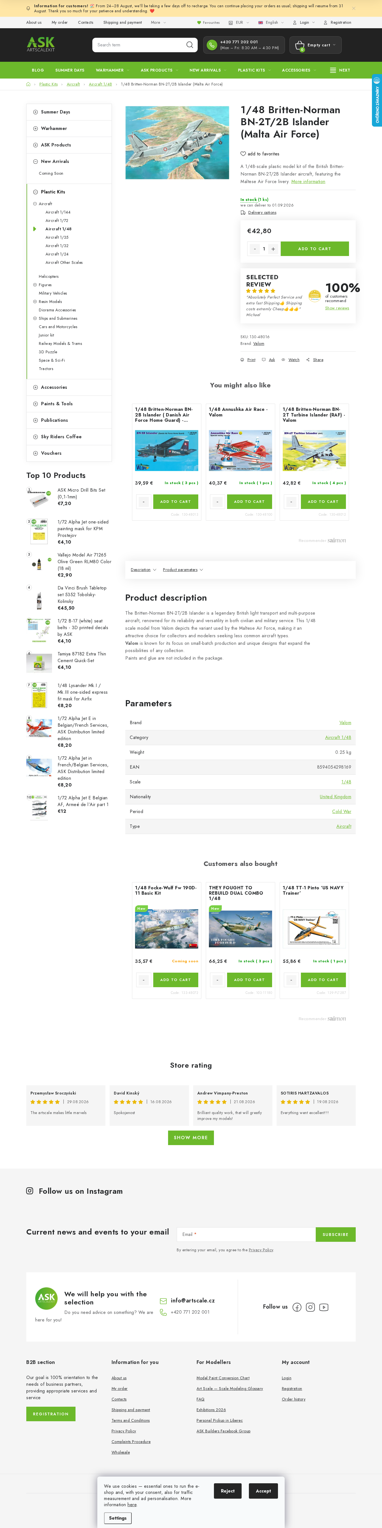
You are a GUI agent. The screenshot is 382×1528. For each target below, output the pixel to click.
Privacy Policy (261, 1250)
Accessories (54, 387)
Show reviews (337, 308)
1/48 (346, 782)
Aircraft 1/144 (58, 212)
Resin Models (50, 301)
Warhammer (54, 128)
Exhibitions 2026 (211, 1410)
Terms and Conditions (131, 1420)
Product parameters (180, 569)
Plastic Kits (53, 192)
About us (33, 22)
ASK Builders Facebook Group (224, 1431)
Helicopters (49, 276)
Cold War (341, 811)
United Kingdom (335, 796)
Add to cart (314, 249)
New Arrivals (55, 161)
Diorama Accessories (57, 310)
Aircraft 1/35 (57, 237)
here (132, 1504)
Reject (228, 1491)
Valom (259, 343)
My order (60, 22)
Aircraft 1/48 (59, 229)
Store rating (191, 1065)
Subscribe (336, 1234)
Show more (191, 1137)
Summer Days (55, 112)
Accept (263, 1491)
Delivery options (262, 212)
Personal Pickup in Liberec (220, 1420)
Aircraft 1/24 (57, 254)
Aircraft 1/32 (57, 245)
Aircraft (45, 204)
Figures (45, 285)
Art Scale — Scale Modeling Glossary (230, 1388)
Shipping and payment (122, 22)
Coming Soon (51, 173)
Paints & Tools (57, 404)
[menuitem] (37, 70)
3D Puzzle (48, 352)
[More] (340, 70)
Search (190, 45)
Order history (294, 1399)
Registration (341, 22)
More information (308, 181)
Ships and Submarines (58, 318)
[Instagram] (310, 1307)
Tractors (46, 368)
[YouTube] (323, 1307)
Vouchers (51, 453)
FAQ (201, 1399)
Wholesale (121, 1452)
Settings (118, 1518)
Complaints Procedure (131, 1441)
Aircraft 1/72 (57, 220)
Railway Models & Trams (60, 343)
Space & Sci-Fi (52, 360)
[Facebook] (297, 1307)
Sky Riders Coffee (61, 436)
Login (287, 1378)
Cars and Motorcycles (58, 327)
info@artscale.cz (193, 1301)
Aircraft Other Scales (64, 262)
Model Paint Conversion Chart (223, 1378)
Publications (54, 420)
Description (141, 569)
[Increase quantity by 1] (273, 249)
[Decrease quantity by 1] (255, 249)
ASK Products (56, 145)
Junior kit (46, 335)
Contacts (85, 22)
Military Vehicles (53, 293)
